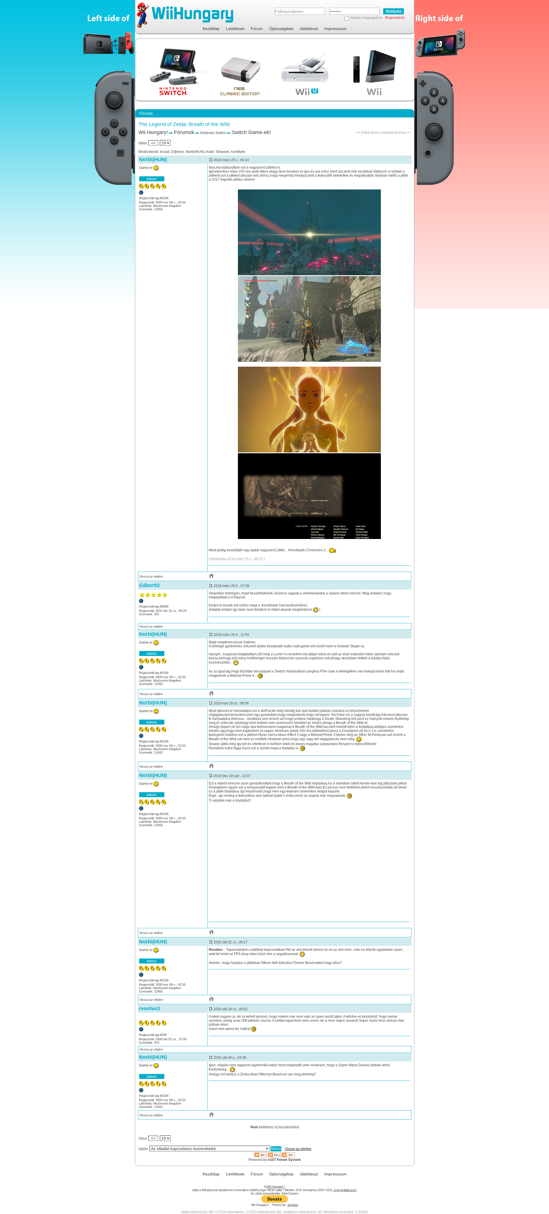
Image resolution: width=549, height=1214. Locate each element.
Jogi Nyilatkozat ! (345, 1190)
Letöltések (235, 28)
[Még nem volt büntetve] (141, 193)
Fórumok (184, 132)
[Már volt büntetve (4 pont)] (141, 1030)
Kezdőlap (211, 28)
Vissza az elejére (151, 576)
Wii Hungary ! (275, 1186)
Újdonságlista (281, 28)
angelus (292, 1205)
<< (153, 143)
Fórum (257, 28)
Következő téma (393, 133)
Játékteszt (309, 28)
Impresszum (335, 28)
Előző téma (370, 133)
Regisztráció (395, 18)
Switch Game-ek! (251, 132)
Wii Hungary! (153, 132)
